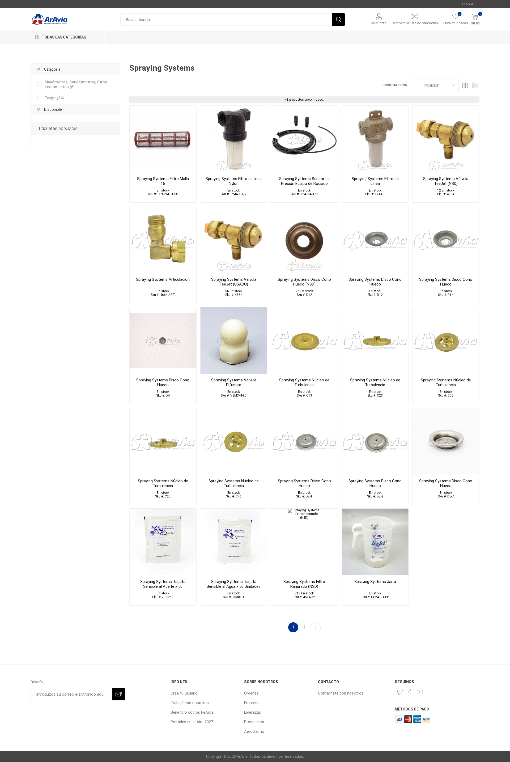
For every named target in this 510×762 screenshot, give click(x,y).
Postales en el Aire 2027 (192, 722)
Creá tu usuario (184, 693)
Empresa (252, 702)
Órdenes (251, 693)
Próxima (316, 627)
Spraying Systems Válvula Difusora (233, 382)
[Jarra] (375, 542)
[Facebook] (410, 692)
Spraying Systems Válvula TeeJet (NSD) (445, 181)
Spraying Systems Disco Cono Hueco (375, 282)
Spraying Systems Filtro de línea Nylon (234, 181)
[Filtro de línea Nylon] (233, 139)
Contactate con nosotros (341, 693)
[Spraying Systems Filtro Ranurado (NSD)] (304, 542)
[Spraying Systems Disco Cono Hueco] (375, 239)
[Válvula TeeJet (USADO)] (233, 239)
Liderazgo (252, 712)
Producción (254, 722)
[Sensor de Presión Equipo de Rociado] (304, 139)
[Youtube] (420, 692)
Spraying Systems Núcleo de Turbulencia (304, 382)
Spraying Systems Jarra (375, 581)
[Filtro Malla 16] (163, 139)
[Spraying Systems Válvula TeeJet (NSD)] (446, 139)
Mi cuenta (378, 23)
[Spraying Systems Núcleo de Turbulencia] (304, 340)
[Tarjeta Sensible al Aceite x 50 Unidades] (163, 542)
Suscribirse (118, 694)
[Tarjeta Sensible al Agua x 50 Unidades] (233, 542)
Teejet (54, 98)
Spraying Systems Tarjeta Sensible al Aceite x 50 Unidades (162, 586)
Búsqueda (338, 19)
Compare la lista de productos (415, 23)
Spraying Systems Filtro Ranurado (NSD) (304, 584)
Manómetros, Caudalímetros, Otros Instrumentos (76, 84)
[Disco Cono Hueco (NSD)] (304, 239)
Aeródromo (254, 731)
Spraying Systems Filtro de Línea (375, 181)
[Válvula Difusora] (233, 340)
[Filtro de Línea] (375, 139)
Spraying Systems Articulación (163, 279)
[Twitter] (400, 692)
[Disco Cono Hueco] (163, 340)
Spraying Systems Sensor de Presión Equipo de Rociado (304, 181)
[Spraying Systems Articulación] (163, 239)
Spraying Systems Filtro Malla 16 (163, 181)
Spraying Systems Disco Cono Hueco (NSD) (304, 282)
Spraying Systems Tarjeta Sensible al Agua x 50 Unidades (234, 584)
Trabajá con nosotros (190, 702)
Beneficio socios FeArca (192, 712)
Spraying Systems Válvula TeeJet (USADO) (233, 282)
